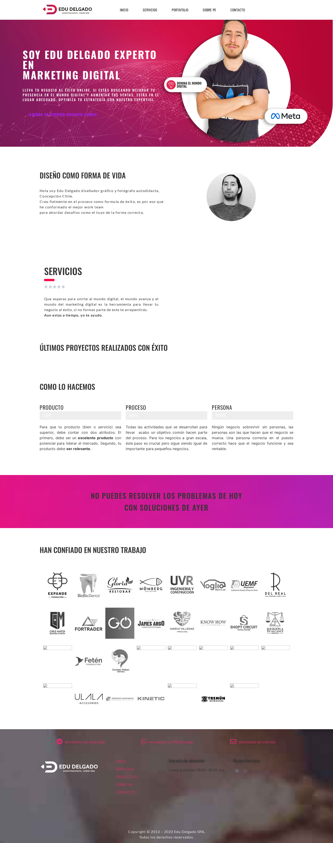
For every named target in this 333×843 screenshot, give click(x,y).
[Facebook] (237, 771)
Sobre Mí (209, 9)
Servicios (150, 9)
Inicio (124, 9)
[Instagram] (245, 771)
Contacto (237, 9)
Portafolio (180, 9)
